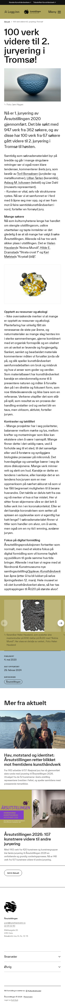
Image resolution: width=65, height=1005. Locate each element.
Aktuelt (7, 22)
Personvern (28, 997)
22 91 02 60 (9, 926)
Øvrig (7, 966)
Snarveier (10, 956)
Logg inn (13, 11)
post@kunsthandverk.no (14, 923)
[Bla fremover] (60, 623)
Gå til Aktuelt (13, 873)
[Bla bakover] (4, 623)
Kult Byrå (14, 1000)
